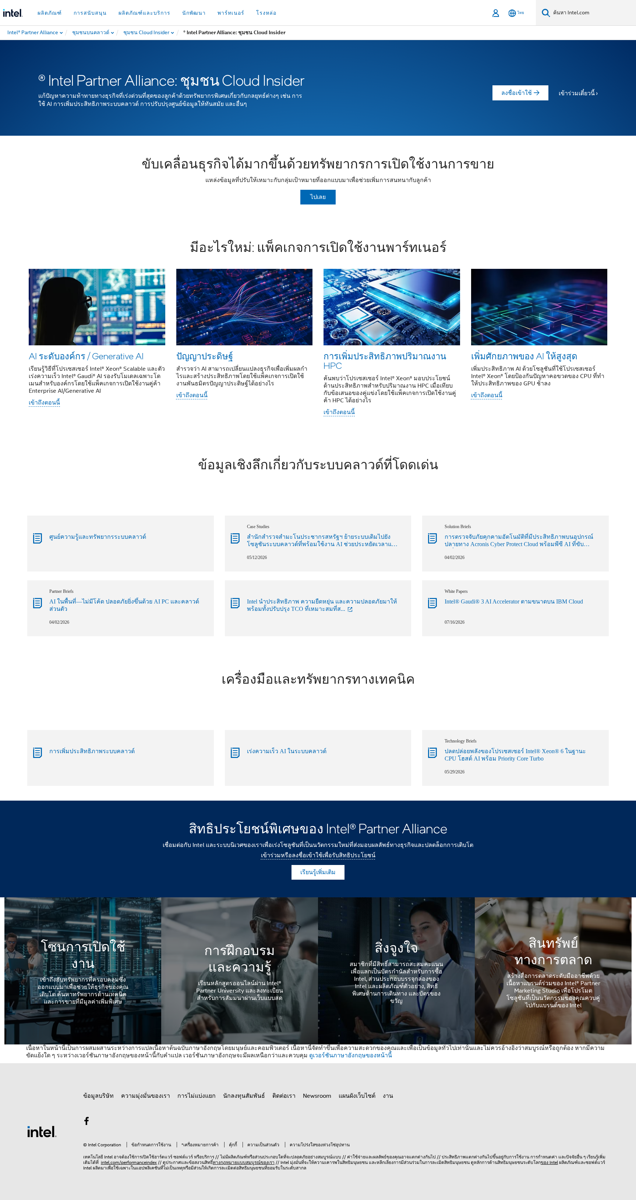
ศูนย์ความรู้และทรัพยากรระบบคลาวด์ (97, 537)
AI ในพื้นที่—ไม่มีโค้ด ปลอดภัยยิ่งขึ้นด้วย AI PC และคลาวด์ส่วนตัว (124, 605)
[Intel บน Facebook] (86, 1122)
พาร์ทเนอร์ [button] (231, 13)
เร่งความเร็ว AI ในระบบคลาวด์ (286, 751)
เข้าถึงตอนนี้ (44, 402)
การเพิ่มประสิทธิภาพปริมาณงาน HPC (385, 360)
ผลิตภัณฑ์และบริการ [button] (144, 13)
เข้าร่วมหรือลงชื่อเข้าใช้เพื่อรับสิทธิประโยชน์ (318, 855)
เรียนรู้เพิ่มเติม (318, 872)
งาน (388, 1096)
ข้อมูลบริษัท (98, 1096)
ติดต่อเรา (284, 1096)
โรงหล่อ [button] (266, 13)
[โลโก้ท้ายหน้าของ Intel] (42, 1131)
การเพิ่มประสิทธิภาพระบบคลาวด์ (92, 751)
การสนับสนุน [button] (90, 13)
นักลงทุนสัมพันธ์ (244, 1096)
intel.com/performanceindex (129, 1162)
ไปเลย (318, 197)
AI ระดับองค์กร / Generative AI (86, 356)
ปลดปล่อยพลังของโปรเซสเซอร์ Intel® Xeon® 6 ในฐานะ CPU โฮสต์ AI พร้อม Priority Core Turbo (515, 755)
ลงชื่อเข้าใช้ (516, 93)
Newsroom (317, 1096)
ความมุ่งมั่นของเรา (145, 1096)
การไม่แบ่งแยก (196, 1096)
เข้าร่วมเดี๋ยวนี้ (577, 93)
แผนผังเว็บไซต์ (357, 1096)
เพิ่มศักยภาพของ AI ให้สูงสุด (524, 356)
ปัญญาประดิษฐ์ (204, 356)
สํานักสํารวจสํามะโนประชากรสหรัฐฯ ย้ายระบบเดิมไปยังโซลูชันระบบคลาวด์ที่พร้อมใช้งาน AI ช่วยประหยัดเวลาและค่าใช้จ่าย (323, 541)
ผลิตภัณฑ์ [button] (50, 13)
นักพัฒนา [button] (194, 13)
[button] (318, 329)
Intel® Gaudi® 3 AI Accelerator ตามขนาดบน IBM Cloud (514, 601)
